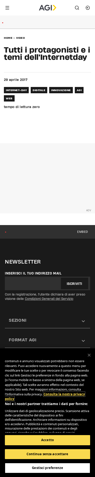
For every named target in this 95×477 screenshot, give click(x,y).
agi (79, 90)
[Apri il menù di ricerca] (77, 7)
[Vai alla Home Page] (47, 8)
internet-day (16, 90)
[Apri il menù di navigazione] (7, 7)
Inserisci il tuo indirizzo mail (33, 273)
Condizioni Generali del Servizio (49, 299)
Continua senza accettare (47, 454)
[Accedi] (87, 7)
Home (8, 37)
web (9, 98)
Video (20, 37)
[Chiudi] (89, 355)
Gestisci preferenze (47, 468)
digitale (39, 90)
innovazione (61, 90)
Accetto (47, 440)
